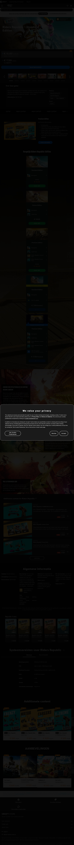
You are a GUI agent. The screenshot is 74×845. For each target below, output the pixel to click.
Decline (54, 433)
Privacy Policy (35, 416)
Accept (63, 433)
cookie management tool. (31, 418)
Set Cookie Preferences (13, 433)
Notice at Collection (47, 416)
